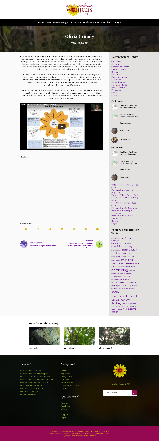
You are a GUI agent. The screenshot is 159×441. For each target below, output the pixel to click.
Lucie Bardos (125, 139)
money (124, 279)
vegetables (133, 306)
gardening (119, 270)
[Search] (134, 392)
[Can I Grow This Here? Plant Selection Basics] (114, 107)
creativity (116, 246)
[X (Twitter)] (38, 229)
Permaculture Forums (122, 216)
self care (122, 288)
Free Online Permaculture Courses (35, 377)
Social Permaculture (70, 385)
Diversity (115, 72)
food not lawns (123, 266)
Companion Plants (120, 67)
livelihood (129, 276)
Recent (64, 371)
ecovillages (115, 260)
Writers (64, 409)
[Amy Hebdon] (79, 336)
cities (122, 238)
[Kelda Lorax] (114, 131)
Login (118, 22)
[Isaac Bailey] (44, 336)
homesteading (117, 277)
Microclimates (118, 82)
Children (115, 64)
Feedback (116, 218)
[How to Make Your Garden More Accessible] (114, 116)
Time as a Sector (126, 123)
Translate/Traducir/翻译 (120, 384)
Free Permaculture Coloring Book (35, 382)
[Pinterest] (50, 229)
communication (125, 241)
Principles (116, 90)
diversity (126, 253)
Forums (64, 403)
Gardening (65, 379)
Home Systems (68, 382)
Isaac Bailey (34, 348)
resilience (114, 289)
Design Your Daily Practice (31, 388)
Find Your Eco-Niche (29, 391)
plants (126, 285)
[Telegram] (74, 229)
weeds (119, 309)
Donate (114, 221)
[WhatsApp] (86, 229)
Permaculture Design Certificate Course (37, 379)
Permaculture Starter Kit (31, 371)
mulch (130, 279)
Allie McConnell (105, 348)
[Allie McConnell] (114, 336)
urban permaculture (120, 306)
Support (64, 415)
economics (130, 256)
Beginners (65, 374)
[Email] (97, 229)
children (115, 238)
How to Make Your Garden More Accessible (129, 115)
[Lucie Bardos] (114, 140)
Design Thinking (119, 69)
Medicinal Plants (119, 85)
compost (127, 243)
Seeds (114, 92)
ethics (131, 264)
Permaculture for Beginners (124, 208)
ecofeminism (117, 256)
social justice (130, 289)
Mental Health (118, 87)
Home (41, 22)
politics (133, 285)
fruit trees (132, 266)
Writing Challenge (28, 394)
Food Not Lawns (119, 77)
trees (133, 303)
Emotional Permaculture (31, 385)
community (117, 243)
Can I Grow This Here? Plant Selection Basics (128, 106)
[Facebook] (26, 229)
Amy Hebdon (69, 348)
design (125, 250)
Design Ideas (66, 377)
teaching (126, 303)
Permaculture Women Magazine (94, 22)
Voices (64, 388)
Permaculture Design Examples (34, 374)
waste (113, 309)
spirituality (115, 300)
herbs (129, 273)
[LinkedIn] (62, 229)
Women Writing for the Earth (125, 195)
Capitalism (116, 61)
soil (135, 296)
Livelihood (116, 80)
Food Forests (117, 74)
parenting (116, 282)
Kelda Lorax (124, 130)
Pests (114, 95)
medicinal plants (116, 279)
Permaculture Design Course (61, 22)
